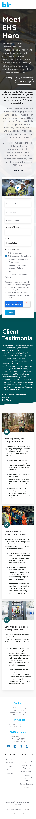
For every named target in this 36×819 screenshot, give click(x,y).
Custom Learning (26, 784)
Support (9, 773)
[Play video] (18, 188)
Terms (12, 287)
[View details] (8, 746)
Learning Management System (26, 777)
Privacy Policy (10, 290)
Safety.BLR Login (24, 82)
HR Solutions (26, 771)
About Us (9, 766)
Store (9, 770)
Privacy (21, 813)
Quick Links (9, 754)
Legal (26, 787)
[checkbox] (18, 264)
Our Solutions (26, 754)
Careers (9, 763)
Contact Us (9, 759)
